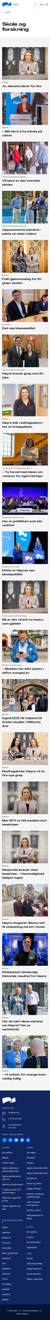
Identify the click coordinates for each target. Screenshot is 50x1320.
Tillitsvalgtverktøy (34, 1263)
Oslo (4, 1263)
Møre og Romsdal (10, 1253)
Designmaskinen (34, 1268)
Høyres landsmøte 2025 (37, 1173)
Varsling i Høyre (34, 1210)
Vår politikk (7, 1152)
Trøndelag (6, 1284)
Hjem (7, 12)
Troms (5, 1279)
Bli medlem (32, 1232)
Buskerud (6, 1237)
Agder (5, 1227)
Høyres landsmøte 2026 (37, 1168)
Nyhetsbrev (32, 1247)
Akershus (6, 1232)
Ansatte (30, 1163)
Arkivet (30, 1258)
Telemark (6, 1273)
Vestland (6, 1294)
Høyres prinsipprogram (12, 1184)
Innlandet (6, 1248)
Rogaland (6, 1268)
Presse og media (34, 1183)
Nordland (6, 1258)
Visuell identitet (34, 1274)
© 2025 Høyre (12, 1311)
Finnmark (6, 1243)
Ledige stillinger (34, 1188)
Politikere (31, 1157)
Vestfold (5, 1289)
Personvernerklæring (30, 1311)
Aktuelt (5, 1157)
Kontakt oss (32, 1178)
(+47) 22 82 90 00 (14, 1119)
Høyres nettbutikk (34, 1279)
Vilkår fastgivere (23, 1314)
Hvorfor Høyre (8, 1163)
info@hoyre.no (13, 1113)
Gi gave (30, 1237)
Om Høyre (31, 1152)
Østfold (5, 1299)
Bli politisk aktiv (34, 1242)
